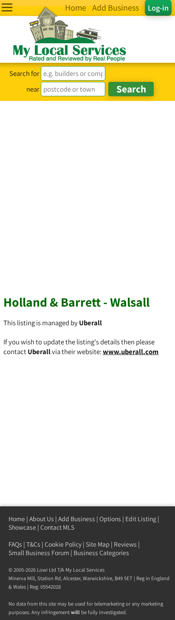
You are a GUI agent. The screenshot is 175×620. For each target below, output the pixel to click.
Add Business (76, 519)
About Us (41, 519)
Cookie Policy (63, 544)
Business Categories (101, 553)
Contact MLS (57, 527)
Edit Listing (140, 519)
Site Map (98, 544)
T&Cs (33, 544)
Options (110, 519)
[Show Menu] (7, 7)
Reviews (125, 544)
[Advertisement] (87, 192)
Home (16, 519)
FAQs (15, 544)
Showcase (22, 527)
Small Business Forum (38, 553)
